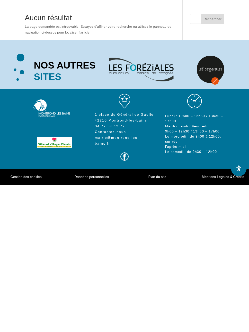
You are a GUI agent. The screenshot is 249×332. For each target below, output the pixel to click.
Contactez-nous (110, 132)
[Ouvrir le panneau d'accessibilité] (239, 168)
